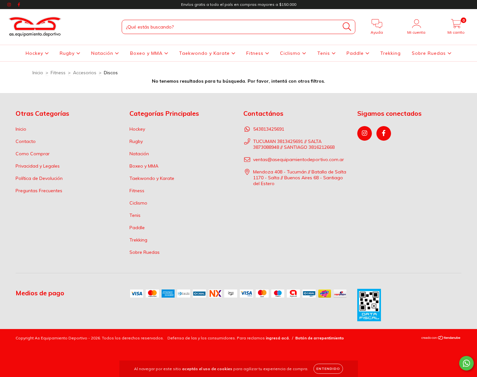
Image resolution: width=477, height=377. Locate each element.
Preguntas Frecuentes (39, 191)
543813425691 (268, 129)
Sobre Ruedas (429, 53)
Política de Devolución (39, 178)
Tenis (324, 53)
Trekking (390, 53)
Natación (103, 53)
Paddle (356, 53)
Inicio (37, 73)
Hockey (35, 53)
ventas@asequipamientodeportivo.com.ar (298, 159)
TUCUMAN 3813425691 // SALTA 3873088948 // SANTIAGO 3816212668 (294, 144)
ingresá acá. (278, 338)
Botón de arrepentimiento (319, 338)
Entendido (328, 369)
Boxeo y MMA (147, 53)
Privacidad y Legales (38, 166)
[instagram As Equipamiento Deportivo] (10, 4)
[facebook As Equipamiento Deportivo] (19, 4)
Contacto (26, 141)
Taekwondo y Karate (205, 53)
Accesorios (84, 73)
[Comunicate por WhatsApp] (466, 363)
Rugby (68, 53)
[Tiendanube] (441, 338)
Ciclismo (291, 53)
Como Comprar (33, 154)
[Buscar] (347, 26)
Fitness (255, 53)
